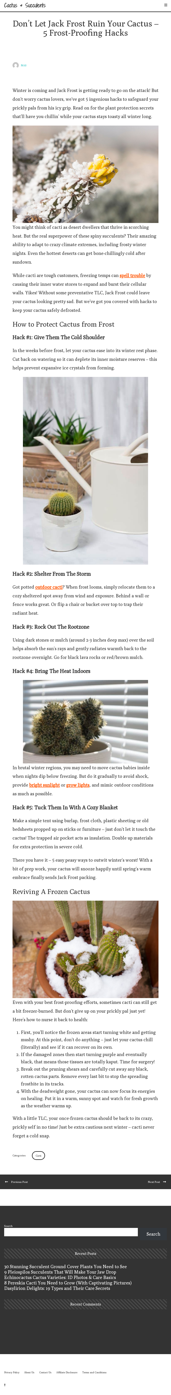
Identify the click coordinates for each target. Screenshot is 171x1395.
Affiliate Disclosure (66, 1372)
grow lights (77, 785)
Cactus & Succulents (25, 5)
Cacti (38, 1155)
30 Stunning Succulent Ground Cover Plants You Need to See (65, 1266)
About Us (29, 1372)
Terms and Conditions (94, 1372)
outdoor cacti (49, 587)
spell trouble (132, 275)
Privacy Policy (11, 1372)
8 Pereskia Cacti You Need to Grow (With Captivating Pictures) (68, 1282)
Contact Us (45, 1372)
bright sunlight (44, 785)
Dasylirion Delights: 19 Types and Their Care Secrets (57, 1288)
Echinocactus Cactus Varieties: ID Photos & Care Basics (60, 1277)
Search (8, 1226)
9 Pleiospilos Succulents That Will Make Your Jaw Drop (60, 1272)
